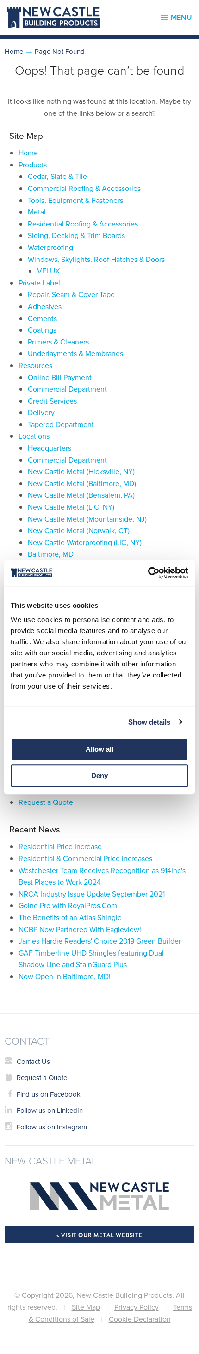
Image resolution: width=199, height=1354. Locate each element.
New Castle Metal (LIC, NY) (71, 507)
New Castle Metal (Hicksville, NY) (81, 471)
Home (14, 51)
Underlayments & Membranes (75, 353)
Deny (99, 775)
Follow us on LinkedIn (50, 1110)
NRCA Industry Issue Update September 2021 (92, 894)
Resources (35, 365)
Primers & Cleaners (58, 342)
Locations (34, 436)
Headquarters (49, 448)
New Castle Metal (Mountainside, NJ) (87, 519)
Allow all (99, 749)
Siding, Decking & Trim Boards (76, 235)
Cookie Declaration (140, 1319)
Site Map (86, 1307)
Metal (37, 212)
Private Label (39, 283)
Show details (149, 722)
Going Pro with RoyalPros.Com (68, 905)
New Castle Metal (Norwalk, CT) (79, 530)
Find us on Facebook (49, 1094)
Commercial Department (67, 389)
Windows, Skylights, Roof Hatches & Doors (96, 259)
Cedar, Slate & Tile (57, 176)
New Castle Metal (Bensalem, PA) (81, 495)
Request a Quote (46, 802)
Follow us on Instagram (52, 1127)
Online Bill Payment (60, 377)
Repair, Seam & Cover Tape (71, 294)
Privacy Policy (136, 1307)
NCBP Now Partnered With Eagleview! (80, 929)
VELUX (48, 271)
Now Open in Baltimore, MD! (65, 976)
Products (33, 165)
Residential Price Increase (60, 846)
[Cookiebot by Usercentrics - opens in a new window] (147, 573)
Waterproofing (50, 247)
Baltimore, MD (51, 554)
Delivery (41, 412)
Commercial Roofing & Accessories (84, 188)
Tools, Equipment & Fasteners (75, 200)
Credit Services (52, 401)
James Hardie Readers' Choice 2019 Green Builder (100, 941)
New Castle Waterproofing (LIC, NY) (85, 542)
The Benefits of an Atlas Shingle (70, 917)
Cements (42, 318)
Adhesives (45, 306)
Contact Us (33, 1061)
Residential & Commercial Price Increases (85, 858)
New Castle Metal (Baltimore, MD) (82, 483)
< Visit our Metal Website (99, 1235)
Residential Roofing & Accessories (83, 224)
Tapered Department (61, 424)
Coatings (42, 330)
